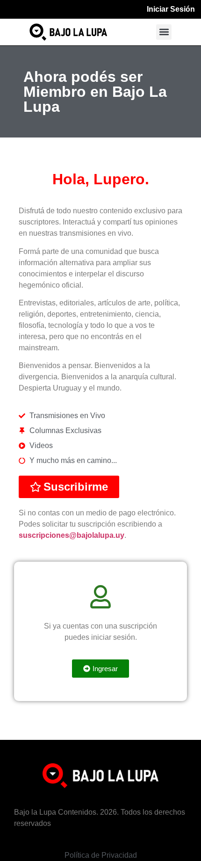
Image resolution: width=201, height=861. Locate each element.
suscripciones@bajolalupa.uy (71, 535)
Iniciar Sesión (171, 9)
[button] (164, 32)
